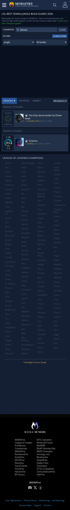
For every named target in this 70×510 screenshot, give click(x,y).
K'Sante (25, 211)
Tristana (58, 196)
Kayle (24, 241)
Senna (40, 290)
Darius (8, 274)
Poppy (40, 218)
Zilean (57, 338)
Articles (47, 505)
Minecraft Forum (45, 442)
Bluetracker (42, 457)
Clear (62, 29)
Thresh (57, 191)
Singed (41, 316)
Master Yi (25, 324)
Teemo (57, 187)
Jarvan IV (25, 189)
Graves (8, 344)
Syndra (57, 163)
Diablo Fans (42, 463)
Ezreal (8, 305)
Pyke (40, 222)
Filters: (7, 36)
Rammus (42, 240)
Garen (8, 331)
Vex (55, 247)
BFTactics (20, 474)
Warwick (58, 273)
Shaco (40, 303)
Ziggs (56, 334)
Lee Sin (24, 276)
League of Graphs (23, 442)
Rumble (41, 273)
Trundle (57, 200)
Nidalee (41, 180)
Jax (22, 193)
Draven (8, 287)
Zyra (56, 347)
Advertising (44, 500)
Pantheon (42, 213)
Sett (39, 299)
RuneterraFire (21, 454)
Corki (7, 270)
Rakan (40, 235)
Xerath (57, 286)
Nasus (40, 167)
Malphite (25, 311)
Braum (8, 244)
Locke (24, 294)
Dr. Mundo (10, 283)
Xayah (57, 282)
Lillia (23, 285)
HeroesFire (20, 471)
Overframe (42, 466)
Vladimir (58, 264)
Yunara (57, 308)
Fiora (7, 314)
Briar (7, 248)
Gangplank (10, 327)
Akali (7, 171)
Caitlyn (8, 253)
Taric (56, 183)
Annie (8, 198)
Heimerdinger (28, 163)
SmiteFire (19, 457)
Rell (39, 248)
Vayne (57, 233)
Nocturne (42, 189)
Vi (55, 251)
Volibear (58, 268)
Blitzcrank (9, 235)
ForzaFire (19, 469)
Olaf (39, 200)
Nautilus (41, 171)
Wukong (58, 277)
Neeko (41, 176)
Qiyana (41, 226)
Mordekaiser (27, 344)
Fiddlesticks (10, 309)
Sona (40, 338)
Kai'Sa (24, 215)
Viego (56, 255)
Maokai (24, 320)
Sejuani (41, 286)
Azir (7, 222)
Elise (7, 296)
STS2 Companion (45, 469)
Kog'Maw (25, 267)
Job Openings (58, 500)
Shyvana (42, 312)
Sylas (40, 351)
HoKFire (41, 474)
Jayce (23, 198)
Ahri (7, 167)
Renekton (42, 260)
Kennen (25, 250)
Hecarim (9, 353)
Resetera (19, 463)
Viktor (56, 260)
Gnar (7, 336)
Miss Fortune (25, 339)
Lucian (24, 298)
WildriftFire (20, 451)
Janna (24, 184)
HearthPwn (42, 460)
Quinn (40, 231)
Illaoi (23, 171)
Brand (8, 240)
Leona (24, 280)
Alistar (8, 180)
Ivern (23, 180)
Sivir (40, 325)
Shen (40, 308)
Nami (40, 163)
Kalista (24, 219)
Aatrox (8, 163)
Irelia (23, 176)
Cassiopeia (10, 261)
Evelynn (8, 301)
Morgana (25, 349)
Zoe (55, 343)
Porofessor (20, 445)
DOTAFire (19, 460)
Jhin (23, 202)
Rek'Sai (41, 244)
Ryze (40, 277)
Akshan (8, 176)
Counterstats (21, 448)
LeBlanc (25, 272)
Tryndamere (60, 205)
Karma (24, 224)
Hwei (23, 167)
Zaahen (57, 316)
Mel (23, 329)
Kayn (23, 246)
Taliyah (57, 174)
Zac (55, 321)
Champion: (8, 29)
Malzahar (25, 315)
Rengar (41, 264)
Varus (56, 229)
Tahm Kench (57, 169)
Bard (7, 226)
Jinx (23, 206)
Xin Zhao (58, 290)
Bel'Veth (9, 231)
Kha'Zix (24, 254)
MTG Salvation (44, 440)
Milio (23, 333)
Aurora (8, 218)
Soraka (41, 343)
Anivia (8, 193)
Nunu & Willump (41, 195)
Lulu (23, 302)
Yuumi (57, 312)
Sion (40, 321)
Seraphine (42, 294)
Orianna (41, 205)
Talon (56, 178)
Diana (8, 279)
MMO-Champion (45, 451)
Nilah (40, 184)
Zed (55, 325)
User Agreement (13, 500)
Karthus (25, 228)
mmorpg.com (43, 454)
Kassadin (25, 233)
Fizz (7, 318)
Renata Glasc (41, 254)
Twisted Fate (57, 211)
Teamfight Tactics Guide (34, 362)
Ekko (7, 292)
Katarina (25, 237)
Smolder (42, 334)
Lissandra (26, 289)
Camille (8, 257)
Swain (40, 347)
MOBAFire (20, 440)
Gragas (8, 340)
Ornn (40, 209)
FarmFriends (21, 466)
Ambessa (9, 184)
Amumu (9, 189)
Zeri (56, 329)
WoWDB (41, 445)
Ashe (7, 206)
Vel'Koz (57, 242)
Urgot (56, 225)
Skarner (41, 329)
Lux (23, 307)
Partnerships (25, 505)
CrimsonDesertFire (46, 471)
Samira (41, 282)
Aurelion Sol (9, 212)
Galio (7, 322)
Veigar (57, 238)
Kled (23, 263)
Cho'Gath (9, 266)
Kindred (25, 259)
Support (37, 505)
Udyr (56, 220)
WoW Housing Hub (46, 448)
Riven (40, 268)
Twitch (57, 216)
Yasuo (57, 294)
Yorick (57, 303)
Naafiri (24, 353)
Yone (56, 299)
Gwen (8, 349)
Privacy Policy (30, 500)
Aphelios (9, 202)
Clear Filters (59, 36)
